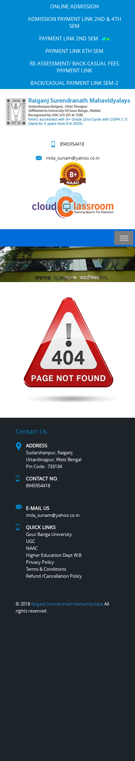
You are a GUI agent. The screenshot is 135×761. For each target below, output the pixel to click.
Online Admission (74, 6)
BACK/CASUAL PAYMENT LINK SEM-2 (74, 82)
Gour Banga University (49, 534)
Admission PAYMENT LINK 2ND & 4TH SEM (74, 22)
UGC (30, 541)
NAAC (32, 548)
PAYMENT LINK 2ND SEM (69, 38)
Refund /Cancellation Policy (54, 576)
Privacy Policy (40, 562)
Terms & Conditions (46, 569)
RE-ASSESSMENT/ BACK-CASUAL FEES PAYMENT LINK (74, 67)
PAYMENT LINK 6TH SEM (74, 50)
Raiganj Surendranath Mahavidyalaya (67, 604)
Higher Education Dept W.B (53, 555)
